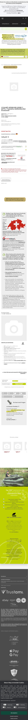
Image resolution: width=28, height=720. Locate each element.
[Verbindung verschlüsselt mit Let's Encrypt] (14, 672)
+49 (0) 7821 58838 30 (20, 7)
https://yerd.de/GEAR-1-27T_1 (20, 360)
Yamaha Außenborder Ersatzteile (10, 115)
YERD (7, 521)
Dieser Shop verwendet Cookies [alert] (14, 682)
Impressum (13, 700)
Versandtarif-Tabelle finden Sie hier (19, 140)
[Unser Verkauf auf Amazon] (12, 600)
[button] (23, 18)
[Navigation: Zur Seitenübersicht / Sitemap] (2, 65)
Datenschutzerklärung (5, 700)
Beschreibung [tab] (6, 179)
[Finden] (26, 28)
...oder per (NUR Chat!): (8, 162)
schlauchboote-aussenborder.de (16, 38)
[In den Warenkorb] (2, 72)
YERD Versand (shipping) (14, 538)
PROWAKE (4, 37)
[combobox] (12, 57)
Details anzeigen (14, 718)
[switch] (4, 704)
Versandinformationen (14, 548)
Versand (10, 139)
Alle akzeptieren (14, 712)
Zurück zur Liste (7, 64)
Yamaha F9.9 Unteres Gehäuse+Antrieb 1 (19, 384)
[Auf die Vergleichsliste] (24, 76)
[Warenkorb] (25, 18)
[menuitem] (6, 23)
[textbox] (12, 57)
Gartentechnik (15, 490)
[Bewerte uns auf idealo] (18, 600)
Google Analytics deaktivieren (6, 581)
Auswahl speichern (14, 716)
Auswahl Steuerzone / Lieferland (8, 134)
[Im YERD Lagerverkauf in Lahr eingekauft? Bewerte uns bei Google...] (14, 604)
